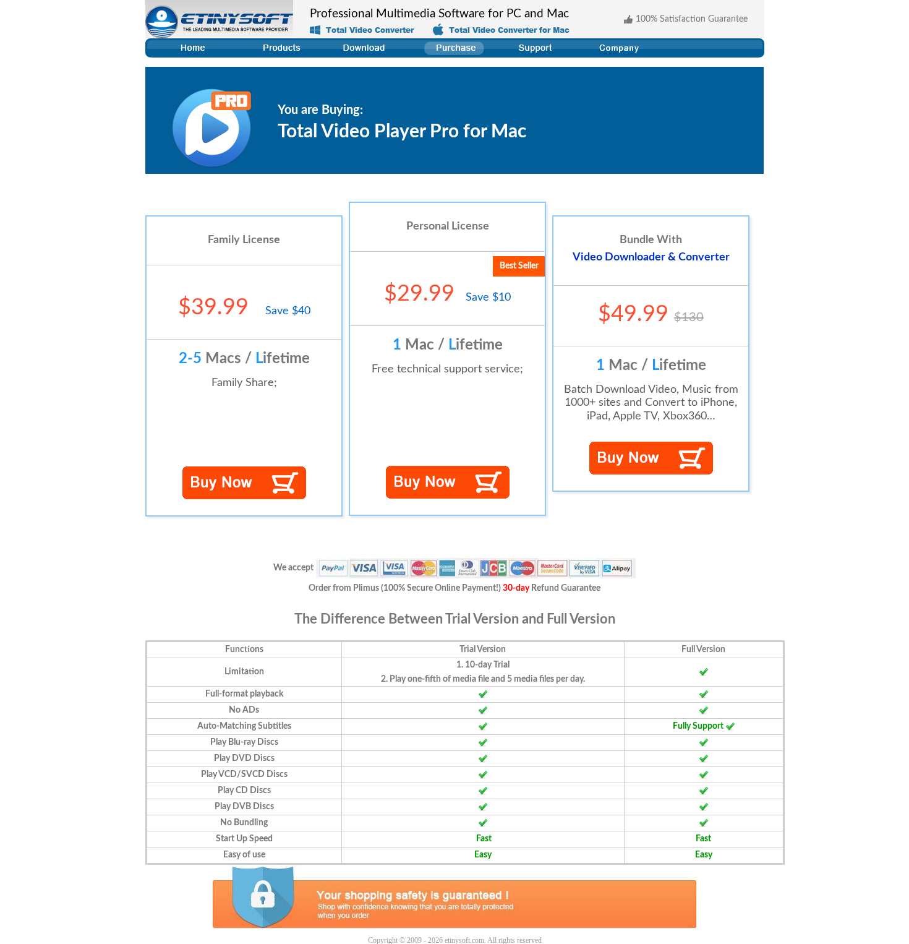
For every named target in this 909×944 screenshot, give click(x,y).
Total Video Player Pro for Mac (402, 131)
